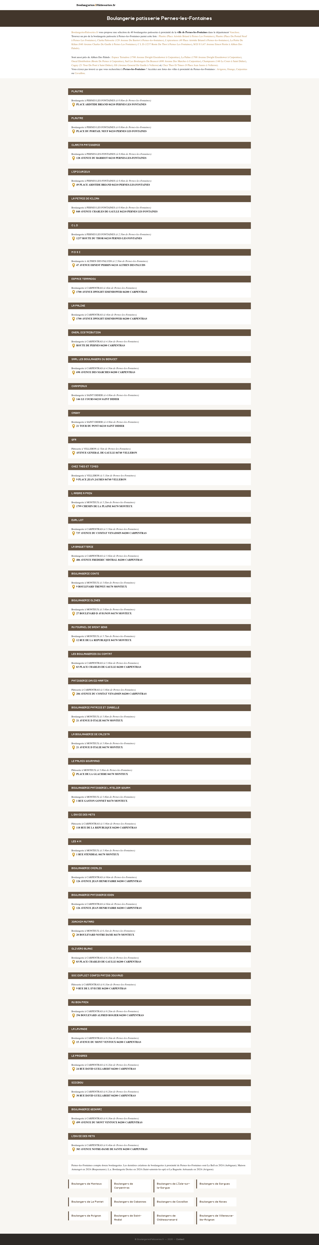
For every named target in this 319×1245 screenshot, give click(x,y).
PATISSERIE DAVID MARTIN (89, 681)
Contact (180, 1239)
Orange (231, 69)
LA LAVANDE (79, 1029)
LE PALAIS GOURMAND (85, 761)
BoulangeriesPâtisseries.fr (95, 5)
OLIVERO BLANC (82, 949)
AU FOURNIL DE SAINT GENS (89, 627)
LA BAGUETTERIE (82, 547)
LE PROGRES (79, 1056)
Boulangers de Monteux (86, 1184)
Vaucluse (234, 32)
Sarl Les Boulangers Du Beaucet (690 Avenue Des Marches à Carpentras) (163, 61)
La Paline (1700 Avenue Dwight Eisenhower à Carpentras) (211, 57)
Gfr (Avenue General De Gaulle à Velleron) (136, 65)
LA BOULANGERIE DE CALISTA (90, 734)
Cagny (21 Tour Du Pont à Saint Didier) (92, 65)
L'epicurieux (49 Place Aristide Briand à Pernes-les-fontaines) (197, 40)
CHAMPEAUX (79, 386)
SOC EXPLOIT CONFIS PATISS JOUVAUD (97, 975)
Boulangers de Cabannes (130, 1202)
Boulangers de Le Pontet (87, 1202)
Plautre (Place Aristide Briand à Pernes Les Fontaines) (186, 36)
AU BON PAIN (79, 1002)
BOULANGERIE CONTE (85, 574)
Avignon (221, 69)
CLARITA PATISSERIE (85, 145)
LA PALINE (78, 306)
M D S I (75, 252)
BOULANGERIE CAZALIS (86, 868)
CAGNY (75, 413)
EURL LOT (77, 520)
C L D (74, 225)
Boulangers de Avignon (86, 1216)
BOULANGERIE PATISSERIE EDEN (92, 895)
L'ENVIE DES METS (83, 1136)
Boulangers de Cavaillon (172, 1202)
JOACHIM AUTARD (82, 922)
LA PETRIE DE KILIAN (85, 198)
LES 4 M (76, 841)
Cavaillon (80, 73)
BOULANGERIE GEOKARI (86, 1109)
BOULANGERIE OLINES (85, 600)
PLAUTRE (77, 91)
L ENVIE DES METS (83, 815)
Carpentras (241, 69)
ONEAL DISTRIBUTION (86, 332)
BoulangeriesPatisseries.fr (84, 32)
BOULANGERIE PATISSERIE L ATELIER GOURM (100, 788)
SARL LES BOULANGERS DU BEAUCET (94, 359)
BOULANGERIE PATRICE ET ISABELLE (95, 707)
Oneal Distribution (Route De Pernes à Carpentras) (97, 61)
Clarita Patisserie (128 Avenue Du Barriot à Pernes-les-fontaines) (130, 40)
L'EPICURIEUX (80, 172)
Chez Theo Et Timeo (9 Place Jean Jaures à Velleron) (190, 65)
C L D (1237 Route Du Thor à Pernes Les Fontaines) (165, 44)
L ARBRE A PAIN (81, 493)
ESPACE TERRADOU (83, 279)
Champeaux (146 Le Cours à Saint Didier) (224, 61)
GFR (73, 440)
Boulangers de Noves (213, 1202)
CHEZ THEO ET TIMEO (84, 466)
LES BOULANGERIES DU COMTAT (91, 654)
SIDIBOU (77, 1082)
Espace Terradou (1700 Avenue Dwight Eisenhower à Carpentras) (146, 57)
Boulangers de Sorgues (215, 1184)
